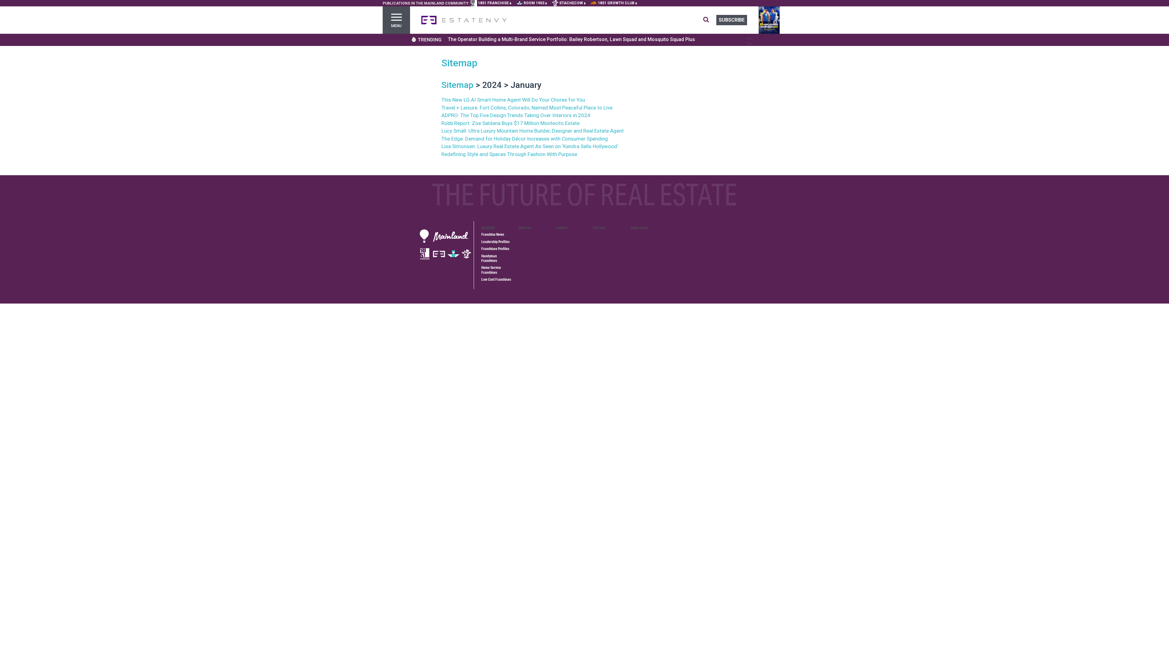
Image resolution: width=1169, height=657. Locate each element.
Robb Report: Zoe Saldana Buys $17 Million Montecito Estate (510, 123)
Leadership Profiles (495, 241)
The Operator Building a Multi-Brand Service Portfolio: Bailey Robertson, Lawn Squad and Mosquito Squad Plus (571, 39)
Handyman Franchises (489, 258)
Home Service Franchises (491, 270)
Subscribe (732, 20)
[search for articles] (709, 20)
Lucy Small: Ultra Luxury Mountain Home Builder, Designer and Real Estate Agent (532, 131)
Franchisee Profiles (495, 248)
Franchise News (492, 234)
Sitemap (459, 63)
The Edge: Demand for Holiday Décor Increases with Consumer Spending (524, 139)
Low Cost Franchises (496, 279)
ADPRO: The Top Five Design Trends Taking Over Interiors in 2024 (515, 115)
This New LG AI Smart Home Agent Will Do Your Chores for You (513, 100)
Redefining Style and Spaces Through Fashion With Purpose (509, 154)
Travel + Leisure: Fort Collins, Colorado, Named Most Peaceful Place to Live (527, 108)
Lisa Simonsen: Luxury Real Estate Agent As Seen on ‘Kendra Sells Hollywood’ (529, 146)
